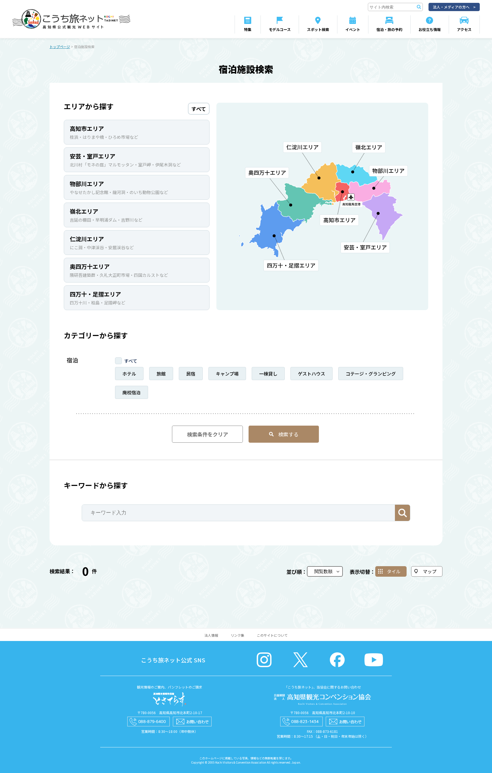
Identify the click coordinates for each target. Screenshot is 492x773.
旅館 (161, 373)
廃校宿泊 (131, 392)
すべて (130, 360)
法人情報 (211, 635)
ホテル (129, 373)
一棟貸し (268, 373)
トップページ (60, 46)
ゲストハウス (311, 373)
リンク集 (237, 635)
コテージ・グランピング (371, 373)
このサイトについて (272, 635)
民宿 (190, 373)
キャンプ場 (227, 373)
